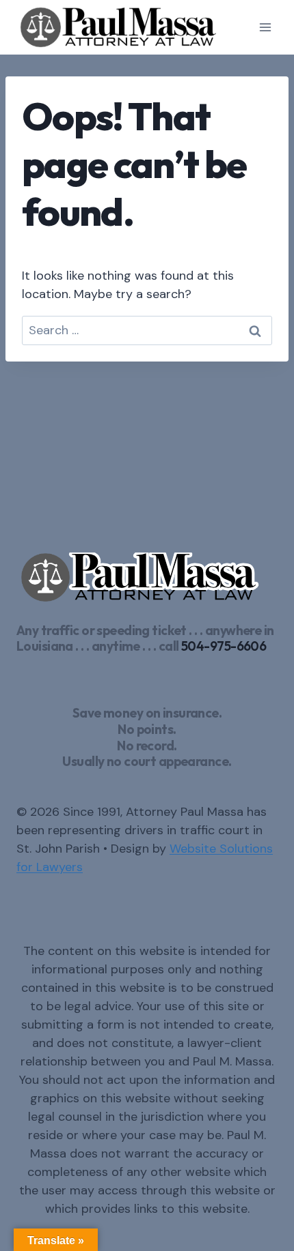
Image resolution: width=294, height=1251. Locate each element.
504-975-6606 (223, 646)
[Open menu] (265, 27)
